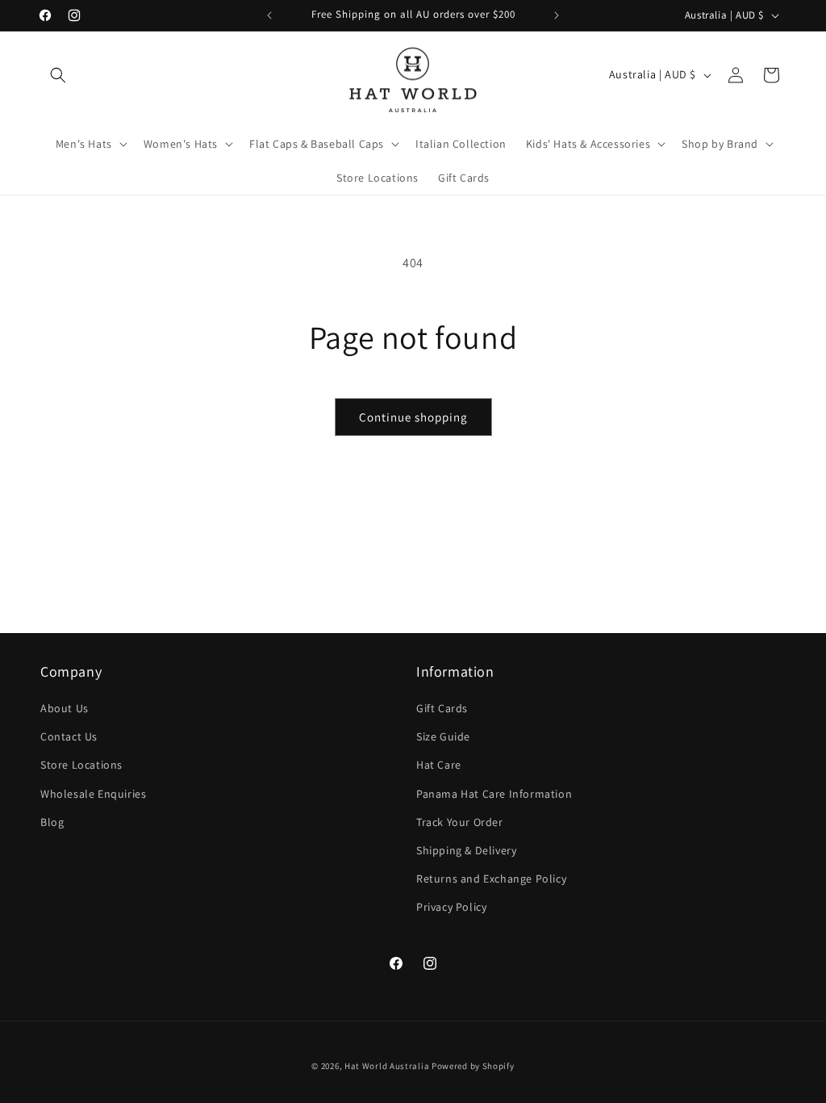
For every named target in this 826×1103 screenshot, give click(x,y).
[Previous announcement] (269, 15)
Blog (52, 822)
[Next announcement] (556, 15)
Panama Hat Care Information (494, 793)
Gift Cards (442, 708)
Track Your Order (459, 822)
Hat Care (438, 764)
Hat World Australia (386, 1066)
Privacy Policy (451, 907)
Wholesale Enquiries (93, 793)
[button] (58, 75)
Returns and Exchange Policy (491, 878)
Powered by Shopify (473, 1066)
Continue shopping (413, 417)
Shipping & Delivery (466, 850)
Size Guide (443, 736)
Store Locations (81, 764)
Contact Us (69, 736)
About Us (64, 708)
